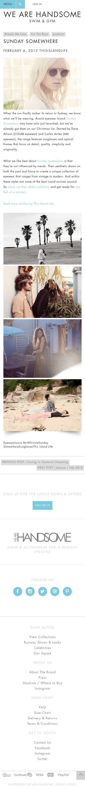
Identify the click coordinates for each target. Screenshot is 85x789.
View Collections (42, 637)
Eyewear (9, 443)
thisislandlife (53, 50)
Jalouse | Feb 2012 (60, 468)
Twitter (42, 759)
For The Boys (39, 34)
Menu (8, 4)
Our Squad (42, 653)
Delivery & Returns (42, 718)
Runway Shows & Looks (42, 642)
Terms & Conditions (42, 723)
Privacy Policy (66, 784)
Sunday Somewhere (50, 161)
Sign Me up (42, 505)
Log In (37, 4)
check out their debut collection (29, 187)
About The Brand (42, 672)
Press (42, 677)
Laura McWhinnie (27, 443)
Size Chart (42, 713)
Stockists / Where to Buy (42, 683)
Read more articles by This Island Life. (28, 204)
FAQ (42, 707)
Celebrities (42, 648)
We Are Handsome (42, 17)
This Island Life (43, 446)
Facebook (42, 748)
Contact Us (42, 742)
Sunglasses (26, 446)
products (58, 34)
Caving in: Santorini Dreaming (35, 462)
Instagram (42, 688)
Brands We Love (15, 34)
